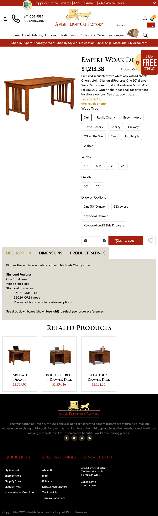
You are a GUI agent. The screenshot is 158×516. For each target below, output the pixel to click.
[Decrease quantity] (85, 240)
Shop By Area (41, 53)
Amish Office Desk (98, 53)
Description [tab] (18, 252)
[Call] (139, 18)
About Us (47, 470)
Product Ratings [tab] (87, 252)
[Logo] (79, 18)
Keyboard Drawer (96, 216)
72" (123, 166)
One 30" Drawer (95, 206)
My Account (12, 470)
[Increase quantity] (104, 240)
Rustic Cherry (106, 117)
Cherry (115, 127)
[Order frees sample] (145, 62)
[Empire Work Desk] (39, 100)
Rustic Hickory (93, 127)
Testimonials (49, 492)
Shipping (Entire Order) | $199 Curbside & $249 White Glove (79, 3)
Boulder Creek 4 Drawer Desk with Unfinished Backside (59, 378)
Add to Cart (126, 241)
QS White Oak (93, 136)
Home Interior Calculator (20, 492)
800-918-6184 (34, 21)
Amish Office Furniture (68, 53)
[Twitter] (74, 438)
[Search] (145, 35)
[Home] (24, 53)
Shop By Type (13, 486)
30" (86, 186)
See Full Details (91, 99)
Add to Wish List (151, 240)
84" (110, 166)
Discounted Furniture (54, 486)
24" (98, 186)
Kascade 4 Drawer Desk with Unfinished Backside (98, 378)
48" (86, 166)
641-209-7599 (33, 16)
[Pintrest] (82, 438)
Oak (86, 117)
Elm (113, 136)
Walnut (88, 146)
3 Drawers (121, 206)
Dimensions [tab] (50, 252)
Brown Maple (132, 117)
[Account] (145, 18)
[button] (6, 19)
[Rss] (89, 438)
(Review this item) (93, 103)
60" (98, 166)
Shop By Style (13, 481)
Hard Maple (132, 136)
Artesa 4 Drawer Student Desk (20, 378)
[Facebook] (66, 438)
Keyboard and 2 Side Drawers (104, 225)
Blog (45, 475)
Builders (47, 481)
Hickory (133, 127)
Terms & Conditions (53, 498)
